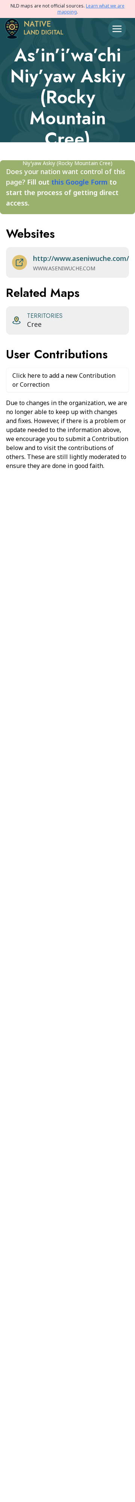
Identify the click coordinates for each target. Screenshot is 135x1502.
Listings (44, 155)
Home (19, 155)
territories (74, 155)
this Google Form (79, 181)
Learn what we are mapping (91, 9)
